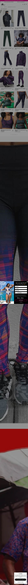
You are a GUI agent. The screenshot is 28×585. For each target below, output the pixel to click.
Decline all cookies (20, 582)
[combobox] (16, 292)
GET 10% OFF (21, 300)
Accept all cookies (20, 579)
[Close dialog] (27, 281)
